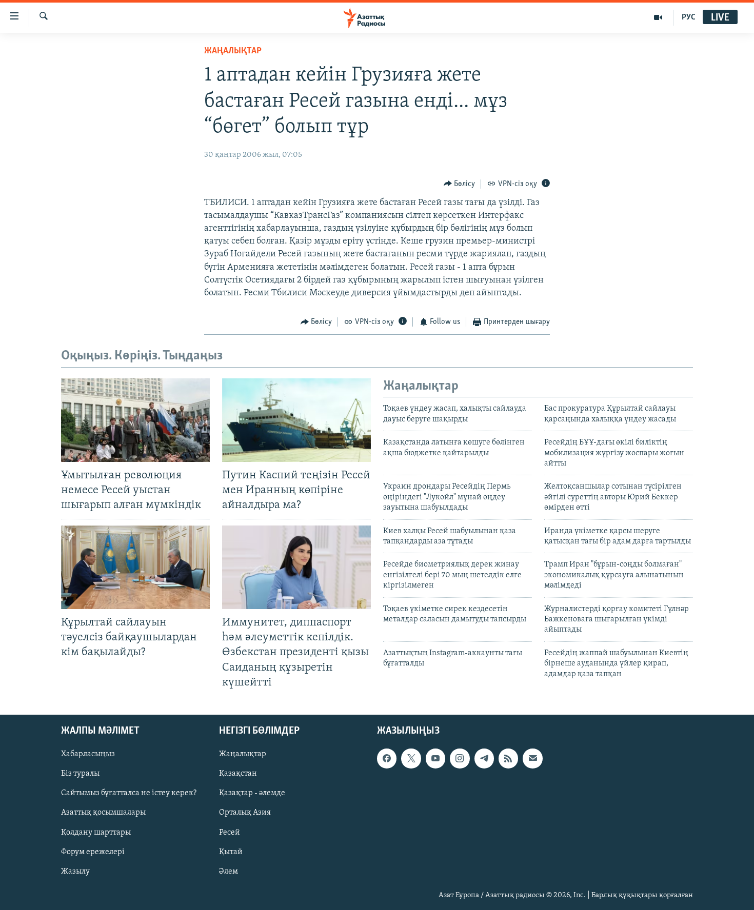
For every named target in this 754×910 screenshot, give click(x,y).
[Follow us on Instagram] (459, 758)
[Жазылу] (532, 758)
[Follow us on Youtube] (435, 758)
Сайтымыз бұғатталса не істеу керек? (128, 793)
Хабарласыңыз (88, 754)
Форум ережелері (93, 851)
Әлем (228, 871)
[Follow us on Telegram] (484, 758)
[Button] (459, 184)
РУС (689, 17)
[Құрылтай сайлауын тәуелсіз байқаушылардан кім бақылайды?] (135, 567)
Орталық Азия (245, 812)
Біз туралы (80, 774)
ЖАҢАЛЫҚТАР (233, 51)
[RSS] (508, 758)
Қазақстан (238, 774)
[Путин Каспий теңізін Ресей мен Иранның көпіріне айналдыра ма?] (296, 420)
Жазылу (75, 871)
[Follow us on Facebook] (386, 758)
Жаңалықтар (242, 754)
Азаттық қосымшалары (103, 812)
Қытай (231, 851)
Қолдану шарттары (96, 832)
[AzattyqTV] (658, 17)
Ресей (229, 832)
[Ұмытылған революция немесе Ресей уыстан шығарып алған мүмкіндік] (135, 420)
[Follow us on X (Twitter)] (411, 758)
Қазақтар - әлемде (252, 793)
